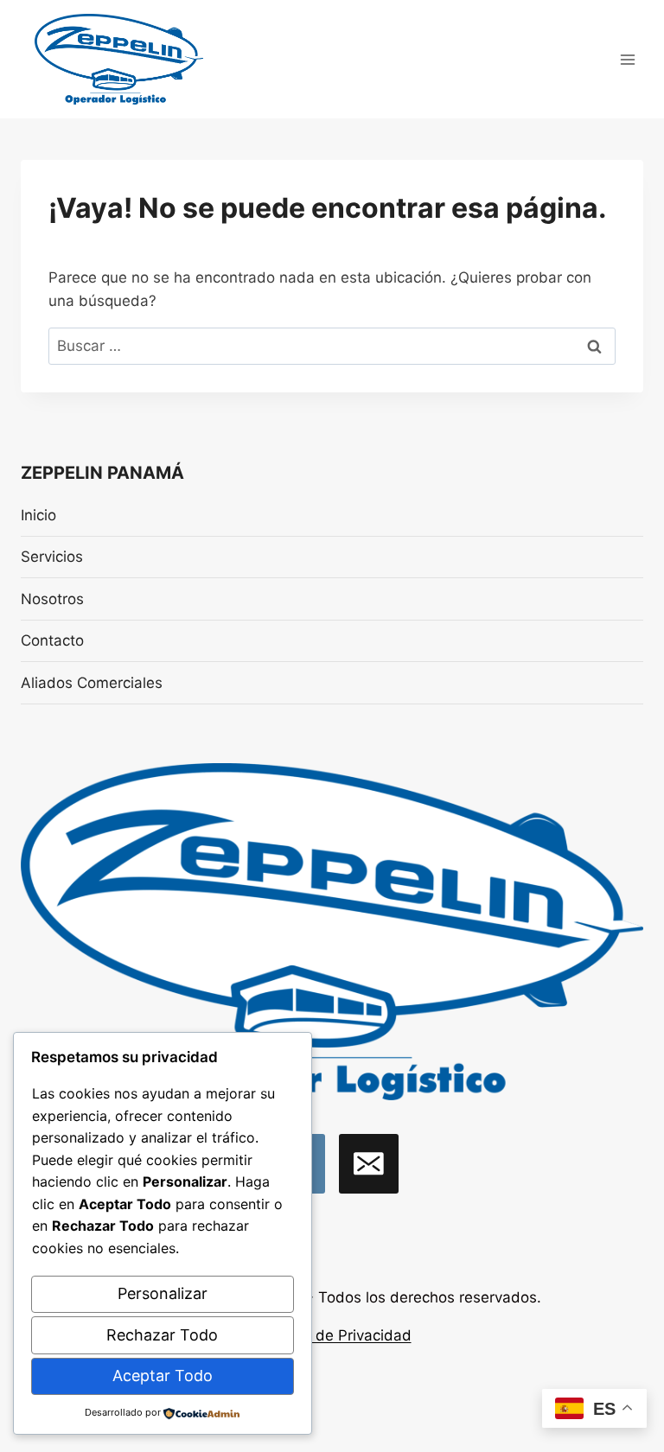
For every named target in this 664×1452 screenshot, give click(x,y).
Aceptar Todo (162, 1375)
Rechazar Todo (162, 1335)
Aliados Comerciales (92, 682)
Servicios (52, 556)
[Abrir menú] (627, 59)
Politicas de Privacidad (332, 1335)
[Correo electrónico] (369, 1164)
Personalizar (163, 1293)
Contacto (52, 640)
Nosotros (52, 599)
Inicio (38, 515)
